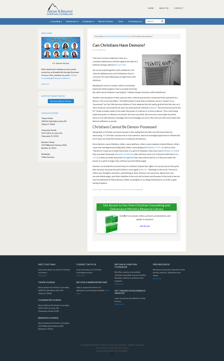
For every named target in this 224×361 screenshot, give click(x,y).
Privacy (125, 348)
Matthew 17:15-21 (154, 147)
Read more (42, 275)
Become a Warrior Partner (60, 101)
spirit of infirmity (126, 154)
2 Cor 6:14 (120, 64)
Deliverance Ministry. (61, 78)
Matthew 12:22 (169, 150)
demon (153, 107)
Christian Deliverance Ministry (115, 190)
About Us (45, 84)
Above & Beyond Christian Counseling (60, 9)
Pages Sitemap (115, 348)
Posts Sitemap (102, 348)
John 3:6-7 (144, 169)
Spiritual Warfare (135, 190)
